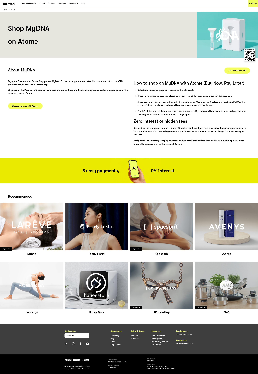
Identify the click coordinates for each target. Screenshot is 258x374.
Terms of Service (158, 336)
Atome (5, 9)
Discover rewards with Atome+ (25, 106)
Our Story (115, 336)
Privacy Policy (157, 339)
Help (83, 3)
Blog (112, 339)
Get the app (253, 3)
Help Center (116, 345)
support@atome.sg (184, 334)
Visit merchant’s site (237, 70)
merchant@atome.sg (184, 343)
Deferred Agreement (159, 342)
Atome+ (42, 3)
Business (52, 3)
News (113, 342)
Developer (62, 3)
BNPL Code (156, 345)
